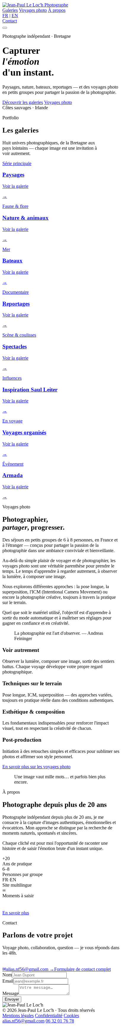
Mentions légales (18, 1015)
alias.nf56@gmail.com (25, 969)
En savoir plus (15, 912)
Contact (9, 20)
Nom (7, 974)
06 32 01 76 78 (60, 1020)
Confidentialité (48, 1015)
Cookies (71, 1015)
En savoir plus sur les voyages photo (36, 766)
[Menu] (4, 28)
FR (5, 15)
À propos (56, 10)
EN (15, 15)
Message (10, 993)
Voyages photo (33, 10)
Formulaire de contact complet (80, 969)
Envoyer (12, 999)
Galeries (10, 10)
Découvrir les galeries (22, 102)
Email (7, 980)
